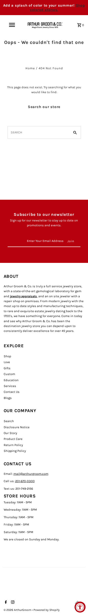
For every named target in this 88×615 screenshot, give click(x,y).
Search (9, 421)
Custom (9, 374)
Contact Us (12, 392)
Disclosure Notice (17, 427)
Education (11, 380)
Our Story (10, 433)
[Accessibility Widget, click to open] (80, 607)
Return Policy (13, 445)
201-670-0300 (25, 481)
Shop (7, 356)
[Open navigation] (12, 25)
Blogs (8, 398)
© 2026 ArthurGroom (18, 610)
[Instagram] (12, 602)
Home (30, 68)
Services (10, 386)
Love (7, 362)
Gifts (7, 368)
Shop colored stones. (57, 7)
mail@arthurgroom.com (30, 474)
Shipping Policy (15, 451)
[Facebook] (5, 602)
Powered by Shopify (46, 610)
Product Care (13, 439)
